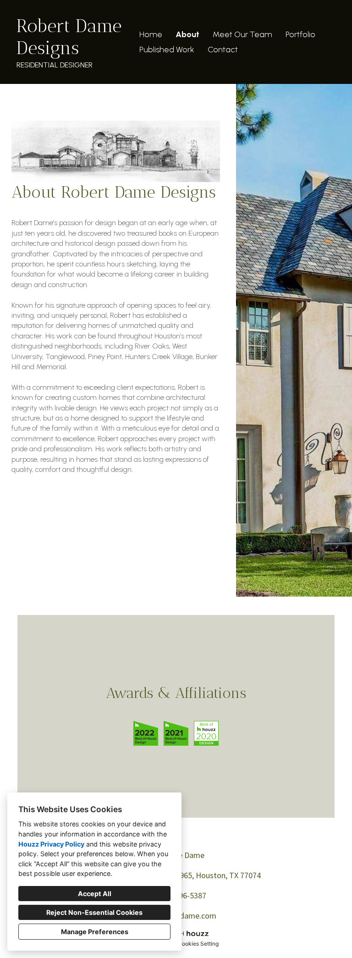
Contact (223, 49)
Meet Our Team (242, 34)
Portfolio (300, 34)
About (187, 34)
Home (150, 34)
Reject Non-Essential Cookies (94, 912)
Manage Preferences (94, 932)
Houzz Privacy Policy (51, 844)
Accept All (94, 893)
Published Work (166, 49)
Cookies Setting (198, 943)
